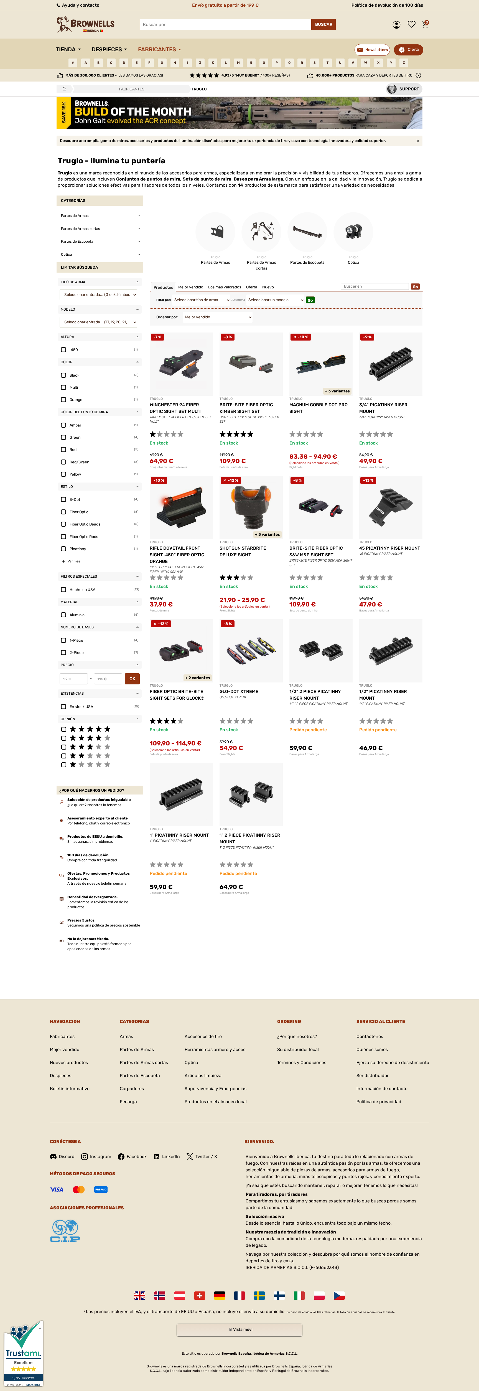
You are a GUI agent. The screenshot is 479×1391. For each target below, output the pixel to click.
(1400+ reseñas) (255, 75)
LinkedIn (171, 1156)
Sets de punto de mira (207, 179)
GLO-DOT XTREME (239, 691)
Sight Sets (295, 467)
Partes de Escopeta (140, 1075)
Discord (67, 1156)
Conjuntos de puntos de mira (148, 179)
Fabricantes (157, 49)
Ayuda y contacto (80, 5)
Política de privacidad (378, 1101)
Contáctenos (369, 1036)
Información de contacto (381, 1088)
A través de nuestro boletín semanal (97, 883)
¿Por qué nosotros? (297, 1036)
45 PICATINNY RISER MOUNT (389, 548)
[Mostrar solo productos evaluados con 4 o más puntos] (99, 738)
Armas (126, 1036)
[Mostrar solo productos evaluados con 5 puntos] (99, 729)
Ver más (74, 561)
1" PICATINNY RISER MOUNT (179, 835)
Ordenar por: (167, 317)
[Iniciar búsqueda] (323, 24)
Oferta (413, 49)
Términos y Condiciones (301, 1062)
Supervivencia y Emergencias (215, 1088)
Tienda (66, 49)
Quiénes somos (372, 1049)
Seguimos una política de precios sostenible (103, 925)
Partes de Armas (137, 1049)
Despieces (107, 49)
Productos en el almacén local (216, 1101)
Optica (191, 1062)
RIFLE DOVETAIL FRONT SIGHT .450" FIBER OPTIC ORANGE (177, 554)
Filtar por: (163, 300)
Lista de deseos (413, 25)
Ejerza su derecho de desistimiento (392, 1062)
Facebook (137, 1156)
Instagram (100, 1156)
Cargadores (132, 1088)
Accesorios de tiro (203, 1036)
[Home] (63, 89)
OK (132, 678)
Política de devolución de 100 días (387, 5)
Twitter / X (206, 1156)
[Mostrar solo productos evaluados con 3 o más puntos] (99, 746)
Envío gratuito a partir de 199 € (225, 5)
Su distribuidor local (298, 1049)
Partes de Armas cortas (144, 1062)
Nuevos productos (69, 1062)
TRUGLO (156, 399)
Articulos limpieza (203, 1075)
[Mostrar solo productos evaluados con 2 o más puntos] (99, 755)
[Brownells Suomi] (279, 1295)
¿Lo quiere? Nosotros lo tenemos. (94, 805)
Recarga (128, 1101)
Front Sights (227, 610)
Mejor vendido (64, 1049)
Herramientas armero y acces (215, 1049)
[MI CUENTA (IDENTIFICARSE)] (397, 25)
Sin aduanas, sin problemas (90, 841)
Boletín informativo (70, 1088)
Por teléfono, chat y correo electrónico (98, 823)
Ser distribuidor (372, 1075)
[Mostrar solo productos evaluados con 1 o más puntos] (99, 764)
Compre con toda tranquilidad (92, 860)
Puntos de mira (159, 610)
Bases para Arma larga (258, 179)
